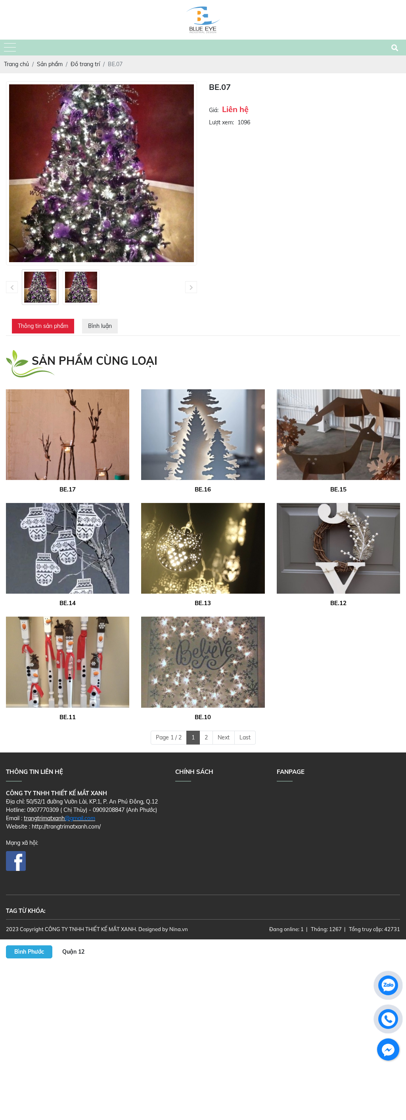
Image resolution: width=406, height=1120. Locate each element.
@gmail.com (80, 818)
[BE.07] (40, 287)
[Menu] (10, 47)
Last (245, 737)
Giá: (213, 110)
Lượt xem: (221, 122)
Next (224, 737)
